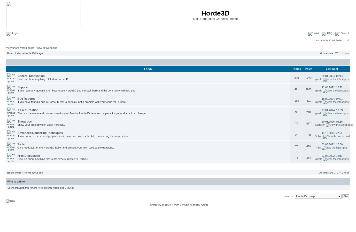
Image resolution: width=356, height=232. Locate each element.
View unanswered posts (20, 47)
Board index (14, 53)
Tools (21, 144)
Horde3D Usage (33, 53)
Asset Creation (27, 110)
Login (14, 33)
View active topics (46, 47)
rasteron (320, 124)
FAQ (329, 33)
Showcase (24, 121)
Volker (319, 136)
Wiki (316, 33)
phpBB (166, 204)
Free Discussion (28, 155)
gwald (318, 79)
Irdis (318, 147)
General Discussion (31, 76)
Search (344, 33)
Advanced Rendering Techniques (40, 133)
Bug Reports (26, 98)
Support (22, 87)
